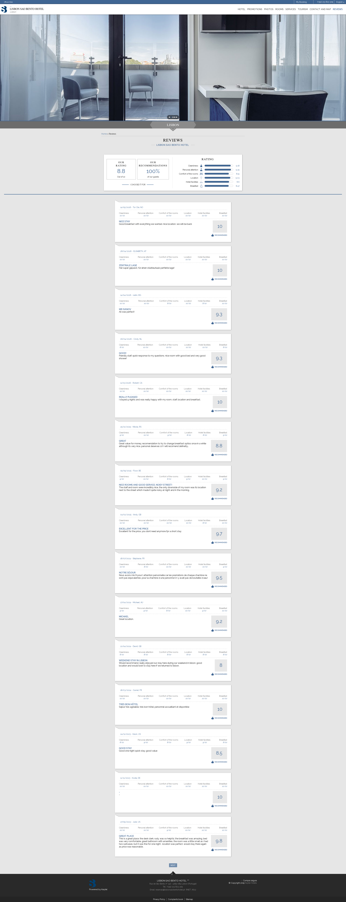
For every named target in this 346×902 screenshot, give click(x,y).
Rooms (279, 9)
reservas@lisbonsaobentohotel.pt (170, 890)
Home (104, 134)
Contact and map (320, 9)
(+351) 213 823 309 (325, 2)
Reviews (338, 9)
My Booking (301, 2)
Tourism (303, 9)
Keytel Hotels (251, 883)
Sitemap (189, 899)
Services (290, 9)
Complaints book (175, 899)
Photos (268, 9)
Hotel (241, 9)
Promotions (254, 9)
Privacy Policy (159, 899)
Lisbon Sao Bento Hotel (172, 880)
